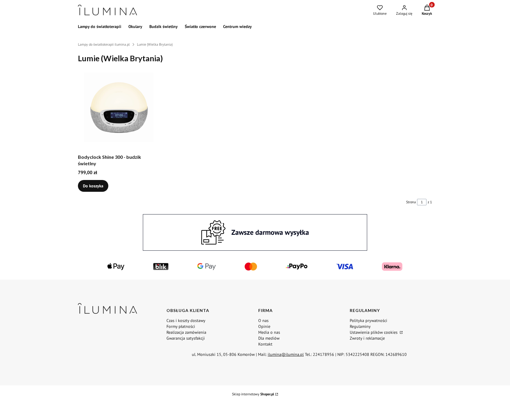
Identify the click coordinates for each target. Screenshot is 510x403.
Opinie (264, 326)
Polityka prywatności (368, 320)
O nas (263, 320)
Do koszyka (93, 186)
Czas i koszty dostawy (185, 320)
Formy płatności (180, 326)
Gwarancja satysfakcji (185, 338)
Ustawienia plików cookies (374, 332)
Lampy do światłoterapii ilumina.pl (104, 44)
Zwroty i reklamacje (367, 338)
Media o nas (269, 332)
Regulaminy (360, 326)
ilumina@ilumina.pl (286, 354)
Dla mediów (268, 338)
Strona (411, 202)
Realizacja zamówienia (186, 332)
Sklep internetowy (253, 394)
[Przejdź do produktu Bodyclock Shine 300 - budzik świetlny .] (118, 107)
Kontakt (265, 344)
